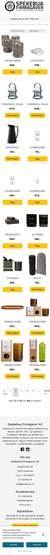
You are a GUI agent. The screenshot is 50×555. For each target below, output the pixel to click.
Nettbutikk (12, 24)
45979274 (27, 479)
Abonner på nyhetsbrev (25, 526)
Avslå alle (13, 545)
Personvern (25, 505)
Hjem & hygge (43, 24)
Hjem (4, 24)
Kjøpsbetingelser (25, 500)
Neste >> (46, 392)
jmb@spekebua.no (25, 484)
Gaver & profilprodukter (26, 24)
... (39, 390)
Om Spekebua (25, 496)
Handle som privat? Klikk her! (24, 19)
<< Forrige (5, 392)
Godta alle (37, 545)
